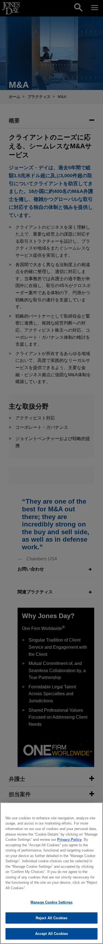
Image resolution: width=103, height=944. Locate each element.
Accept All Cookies (51, 934)
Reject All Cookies (51, 918)
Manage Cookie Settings (51, 902)
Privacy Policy (69, 839)
